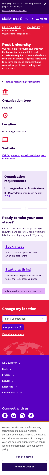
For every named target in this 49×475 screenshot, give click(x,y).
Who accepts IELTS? (11, 30)
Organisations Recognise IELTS (16, 33)
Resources (7, 386)
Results (6, 380)
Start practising (17, 269)
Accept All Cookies (25, 467)
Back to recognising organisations (22, 81)
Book (5, 368)
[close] (45, 3)
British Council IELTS (11, 27)
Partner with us (10, 392)
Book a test (14, 246)
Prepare (6, 374)
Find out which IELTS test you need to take (24, 291)
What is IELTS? (33, 27)
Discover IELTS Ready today (14, 10)
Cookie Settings (24, 457)
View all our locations (13, 334)
